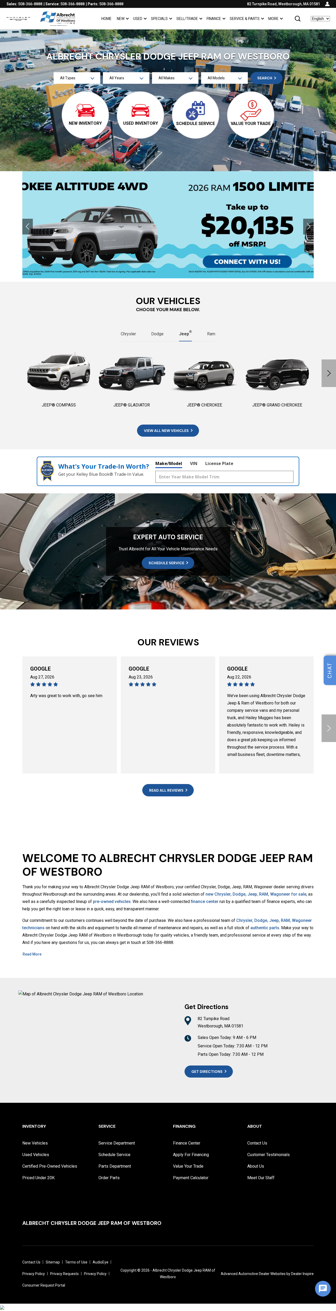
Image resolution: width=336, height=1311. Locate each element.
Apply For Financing (191, 1154)
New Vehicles (35, 1143)
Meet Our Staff (261, 1177)
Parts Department (114, 1166)
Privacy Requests (64, 1274)
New (120, 19)
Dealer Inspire (302, 1274)
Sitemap (53, 1262)
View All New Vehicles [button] (166, 430)
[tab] (128, 334)
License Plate (219, 463)
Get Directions (207, 1071)
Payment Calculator (190, 1177)
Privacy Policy (33, 1274)
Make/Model (168, 463)
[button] (297, 18)
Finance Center (186, 1143)
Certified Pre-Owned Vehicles (49, 1166)
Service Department (116, 1143)
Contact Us (257, 1143)
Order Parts (109, 1177)
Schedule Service (114, 1154)
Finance (214, 19)
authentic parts (264, 927)
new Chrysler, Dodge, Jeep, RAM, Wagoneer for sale (256, 894)
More (273, 20)
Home (106, 19)
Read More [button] (32, 954)
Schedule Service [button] (166, 563)
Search (264, 78)
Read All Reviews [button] (166, 790)
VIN (193, 463)
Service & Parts (245, 19)
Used (137, 19)
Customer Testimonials (268, 1154)
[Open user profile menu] (327, 4)
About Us (255, 1166)
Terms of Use (76, 1262)
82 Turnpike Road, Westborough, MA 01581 (283, 4)
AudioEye (100, 1262)
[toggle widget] (323, 1289)
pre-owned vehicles (112, 901)
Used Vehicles (35, 1154)
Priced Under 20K (38, 1177)
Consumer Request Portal (43, 1285)
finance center (204, 901)
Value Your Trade (188, 1166)
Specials (159, 20)
